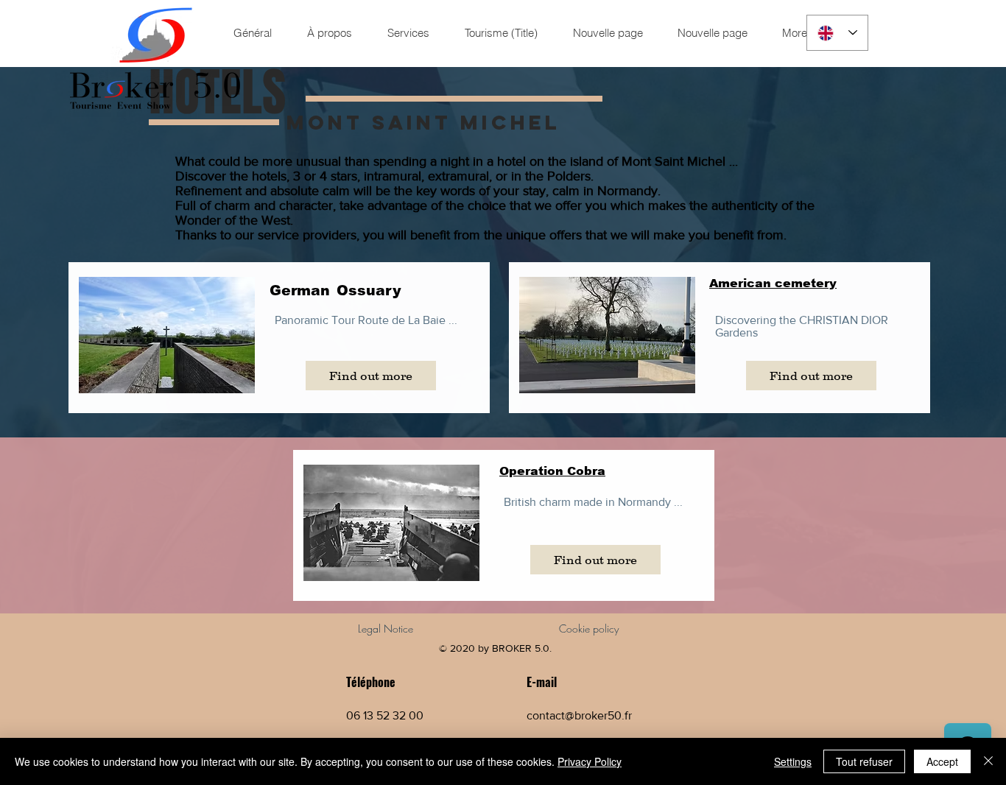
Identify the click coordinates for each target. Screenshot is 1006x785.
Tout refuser (864, 761)
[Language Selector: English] (837, 33)
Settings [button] (793, 761)
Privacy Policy (589, 761)
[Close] (988, 761)
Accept (942, 761)
